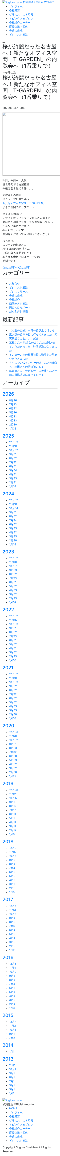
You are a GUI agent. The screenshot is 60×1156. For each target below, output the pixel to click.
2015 (7, 1015)
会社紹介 (14, 299)
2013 (8, 1059)
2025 (8, 436)
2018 (8, 841)
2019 (8, 783)
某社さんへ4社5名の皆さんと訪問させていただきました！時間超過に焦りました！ (33, 346)
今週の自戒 (15, 295)
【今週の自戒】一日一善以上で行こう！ (33, 330)
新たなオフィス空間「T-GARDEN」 (24, 203)
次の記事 (24, 267)
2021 (7, 667)
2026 (8, 394)
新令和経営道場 (18, 311)
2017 (7, 899)
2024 (8, 494)
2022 (8, 609)
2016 (8, 957)
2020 (8, 726)
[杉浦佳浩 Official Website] (12, 1100)
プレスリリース (18, 291)
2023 (8, 552)
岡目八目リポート (19, 307)
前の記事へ (11, 267)
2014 (8, 1045)
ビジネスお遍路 (18, 287)
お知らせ (14, 283)
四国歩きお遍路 (18, 303)
